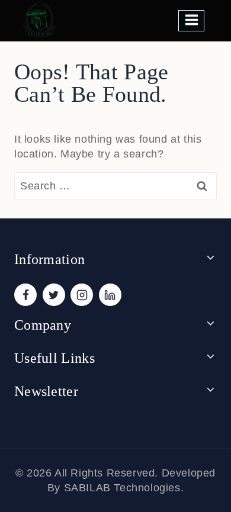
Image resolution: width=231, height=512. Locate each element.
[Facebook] (25, 295)
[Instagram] (81, 295)
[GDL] (40, 19)
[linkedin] (110, 295)
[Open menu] (191, 20)
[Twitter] (54, 295)
